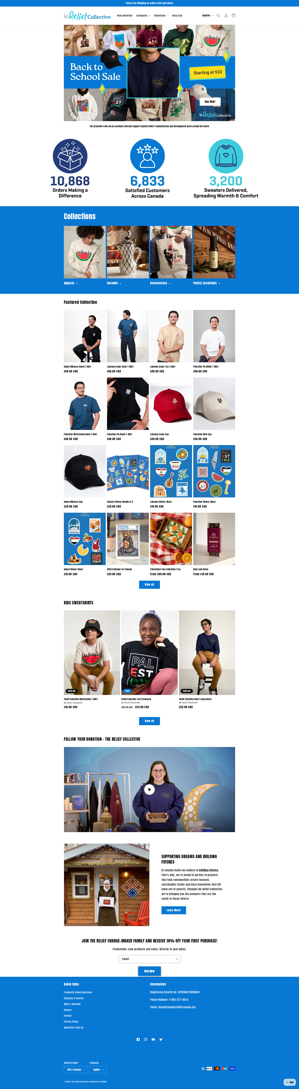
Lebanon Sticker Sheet (161, 501)
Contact (68, 1015)
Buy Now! (210, 102)
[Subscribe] (176, 959)
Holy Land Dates (201, 569)
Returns (68, 1010)
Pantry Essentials (205, 283)
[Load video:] (149, 789)
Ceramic (112, 283)
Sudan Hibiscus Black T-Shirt (77, 366)
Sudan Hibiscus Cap (73, 501)
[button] (143, 15)
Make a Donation (72, 1004)
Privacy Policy (71, 1021)
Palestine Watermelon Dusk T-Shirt (80, 434)
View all (149, 584)
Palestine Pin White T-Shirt (205, 366)
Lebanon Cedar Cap (159, 434)
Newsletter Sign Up (73, 1027)
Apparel (69, 283)
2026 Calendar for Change (119, 569)
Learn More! (174, 910)
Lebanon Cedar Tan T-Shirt (162, 366)
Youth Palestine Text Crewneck (136, 699)
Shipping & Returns (74, 998)
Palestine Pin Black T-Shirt (119, 434)
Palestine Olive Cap (202, 434)
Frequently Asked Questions (78, 992)
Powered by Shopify (98, 1081)
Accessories (158, 283)
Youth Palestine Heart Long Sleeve (195, 699)
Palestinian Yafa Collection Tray (165, 569)
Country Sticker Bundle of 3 (120, 501)
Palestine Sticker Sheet (204, 501)
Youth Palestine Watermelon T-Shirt (81, 699)
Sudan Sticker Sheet (73, 569)
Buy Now (149, 971)
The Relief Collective (80, 1081)
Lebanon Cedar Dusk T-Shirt (120, 366)
